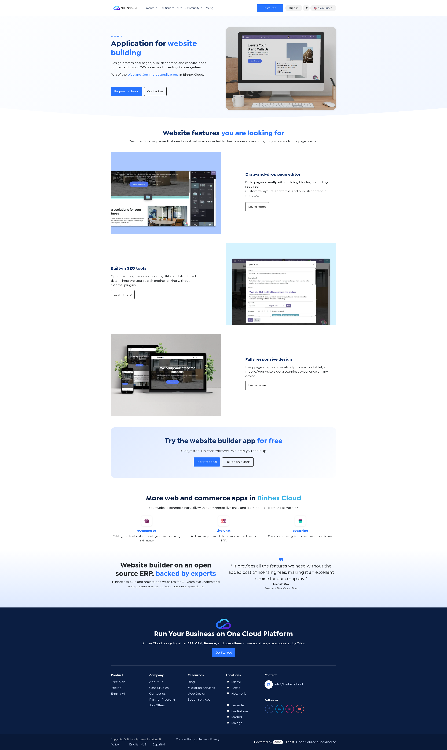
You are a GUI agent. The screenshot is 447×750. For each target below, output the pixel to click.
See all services (199, 699)
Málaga (236, 723)
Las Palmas (239, 711)
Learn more (257, 206)
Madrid (236, 717)
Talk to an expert (238, 462)
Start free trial (207, 462)
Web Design (197, 693)
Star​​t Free (270, 8)
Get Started (223, 652)
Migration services (201, 688)
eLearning (300, 531)
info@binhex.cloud (288, 684)
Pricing (116, 688)
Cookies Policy (185, 739)
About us (156, 682)
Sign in (293, 8)
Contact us (155, 91)
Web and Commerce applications (153, 74)
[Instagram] (289, 709)
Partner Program (162, 699)
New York (238, 693)
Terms (203, 739)
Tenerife (237, 705)
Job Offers (157, 705)
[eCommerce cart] (306, 8)
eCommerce (146, 531)
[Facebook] (269, 709)
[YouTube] (300, 709)
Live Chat (223, 531)
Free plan (118, 682)
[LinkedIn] (279, 709)
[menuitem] (151, 8)
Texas (235, 688)
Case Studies (159, 688)
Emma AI (118, 693)
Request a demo (126, 91)
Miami (236, 682)
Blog (191, 682)
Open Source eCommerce (316, 742)
